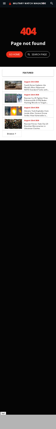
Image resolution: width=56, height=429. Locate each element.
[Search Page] (52, 3)
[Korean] (44, 3)
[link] (28, 85)
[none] (28, 108)
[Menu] (4, 3)
